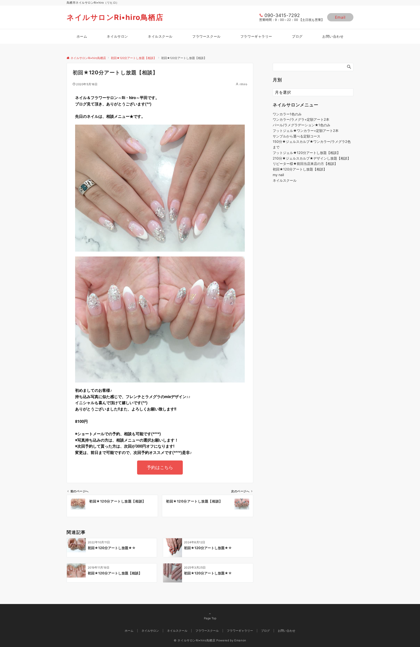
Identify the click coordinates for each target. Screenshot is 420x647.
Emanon (240, 640)
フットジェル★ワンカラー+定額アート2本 (306, 130)
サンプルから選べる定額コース (296, 136)
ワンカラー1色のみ (287, 114)
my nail (278, 175)
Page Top (210, 618)
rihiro (243, 84)
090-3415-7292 (282, 15)
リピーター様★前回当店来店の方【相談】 (305, 164)
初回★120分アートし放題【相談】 (300, 169)
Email (340, 17)
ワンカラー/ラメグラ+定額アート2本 (301, 119)
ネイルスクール (285, 180)
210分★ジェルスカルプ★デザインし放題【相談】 (312, 158)
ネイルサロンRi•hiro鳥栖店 (115, 17)
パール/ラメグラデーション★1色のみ (301, 125)
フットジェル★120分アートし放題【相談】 (306, 153)
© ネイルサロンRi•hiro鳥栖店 (195, 640)
